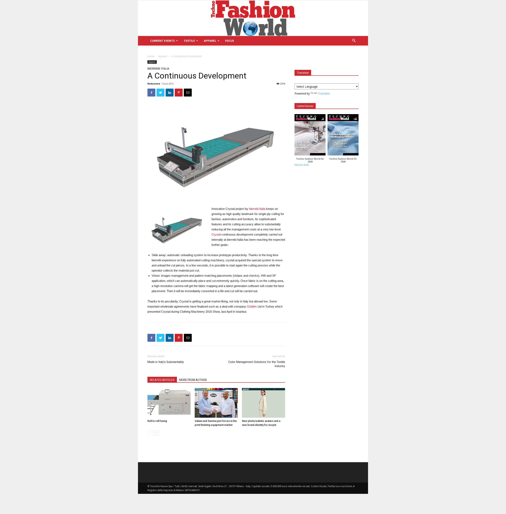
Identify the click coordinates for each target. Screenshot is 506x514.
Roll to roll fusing (157, 420)
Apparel (210, 41)
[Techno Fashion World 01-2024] (343, 135)
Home (150, 56)
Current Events (162, 41)
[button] (354, 41)
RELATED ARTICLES (162, 379)
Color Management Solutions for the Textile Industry (256, 364)
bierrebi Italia (257, 208)
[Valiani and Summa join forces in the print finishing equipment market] (216, 403)
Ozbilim (252, 306)
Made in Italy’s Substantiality (165, 362)
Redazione (153, 83)
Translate (324, 93)
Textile (189, 41)
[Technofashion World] (253, 18)
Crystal (216, 234)
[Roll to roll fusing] (169, 403)
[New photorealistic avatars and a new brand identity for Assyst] (263, 403)
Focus (229, 41)
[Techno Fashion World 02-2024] (310, 135)
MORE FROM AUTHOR (193, 379)
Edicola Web (302, 165)
